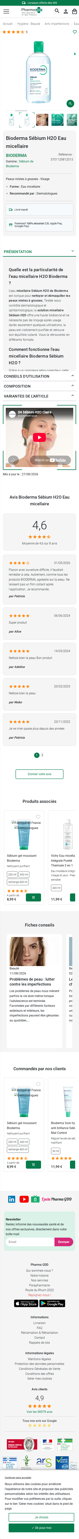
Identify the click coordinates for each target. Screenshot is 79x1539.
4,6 (39, 525)
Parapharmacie (39, 1285)
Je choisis (41, 1517)
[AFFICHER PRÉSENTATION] (72, 251)
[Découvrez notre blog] (57, 1199)
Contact (39, 1337)
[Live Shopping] (35, 1199)
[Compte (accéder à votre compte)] (66, 11)
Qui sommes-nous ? (39, 1270)
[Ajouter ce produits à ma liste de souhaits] (74, 32)
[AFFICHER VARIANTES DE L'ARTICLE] (72, 396)
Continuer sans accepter (18, 1477)
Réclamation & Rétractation (39, 1333)
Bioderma (16, 155)
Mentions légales (39, 1359)
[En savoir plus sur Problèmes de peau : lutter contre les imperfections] (34, 951)
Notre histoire (39, 1275)
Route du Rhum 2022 (39, 1290)
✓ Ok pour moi (41, 1528)
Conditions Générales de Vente (39, 1369)
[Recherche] (57, 11)
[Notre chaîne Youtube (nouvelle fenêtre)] (24, 1199)
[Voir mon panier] (75, 11)
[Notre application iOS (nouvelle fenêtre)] (26, 1303)
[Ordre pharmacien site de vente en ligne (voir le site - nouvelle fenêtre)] (65, 1444)
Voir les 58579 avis (39, 1412)
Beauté (14, 968)
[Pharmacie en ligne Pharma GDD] (31, 11)
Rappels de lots (39, 1342)
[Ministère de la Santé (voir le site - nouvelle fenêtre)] (47, 1444)
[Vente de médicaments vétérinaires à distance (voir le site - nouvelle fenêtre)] (9, 1463)
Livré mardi (21, 209)
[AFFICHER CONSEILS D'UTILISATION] (72, 376)
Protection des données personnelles (39, 1364)
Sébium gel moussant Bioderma (21, 858)
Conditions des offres (39, 1374)
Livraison (39, 1323)
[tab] (9, 110)
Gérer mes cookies (39, 1378)
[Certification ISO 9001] (22, 1444)
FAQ (39, 1328)
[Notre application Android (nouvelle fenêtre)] (52, 1303)
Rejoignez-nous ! (39, 1295)
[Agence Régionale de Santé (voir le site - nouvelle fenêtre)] (44, 1462)
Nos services (39, 1280)
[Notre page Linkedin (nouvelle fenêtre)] (12, 1199)
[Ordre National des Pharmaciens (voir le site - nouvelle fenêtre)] (27, 1462)
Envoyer (63, 1242)
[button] (6, 11)
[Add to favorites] (38, 817)
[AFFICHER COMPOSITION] (72, 386)
